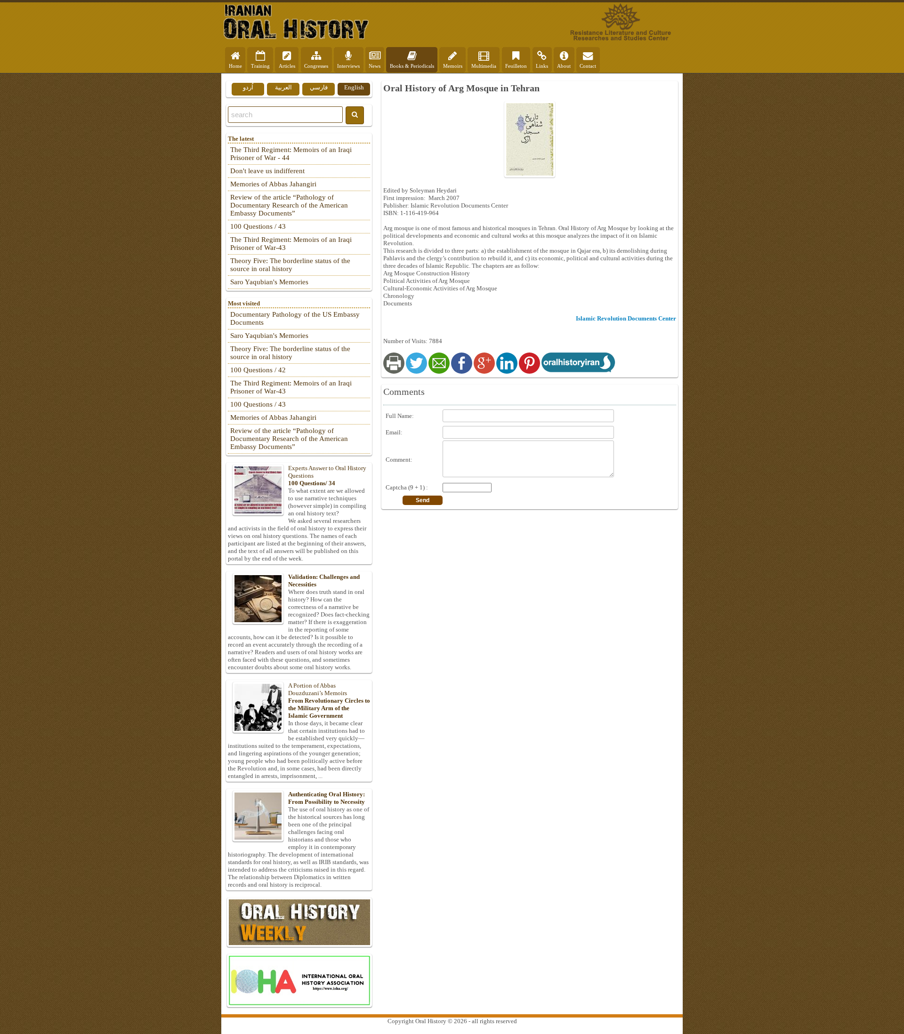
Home (235, 66)
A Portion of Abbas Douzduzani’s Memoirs (329, 700)
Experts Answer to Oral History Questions (327, 476)
